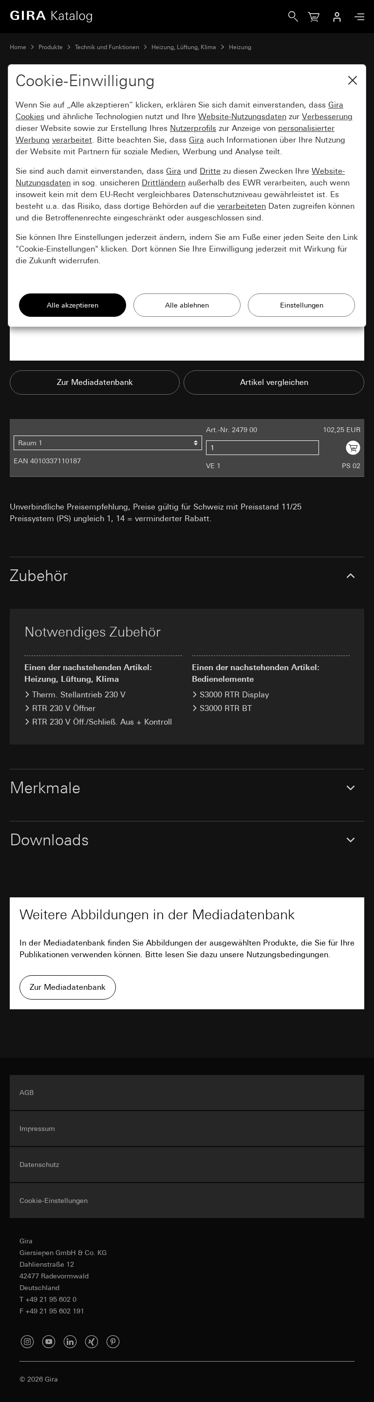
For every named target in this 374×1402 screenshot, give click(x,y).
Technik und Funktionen (107, 47)
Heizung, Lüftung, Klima (183, 47)
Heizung (240, 47)
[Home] (149, 16)
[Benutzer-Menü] (337, 16)
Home (18, 47)
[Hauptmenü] (357, 17)
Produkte (50, 47)
